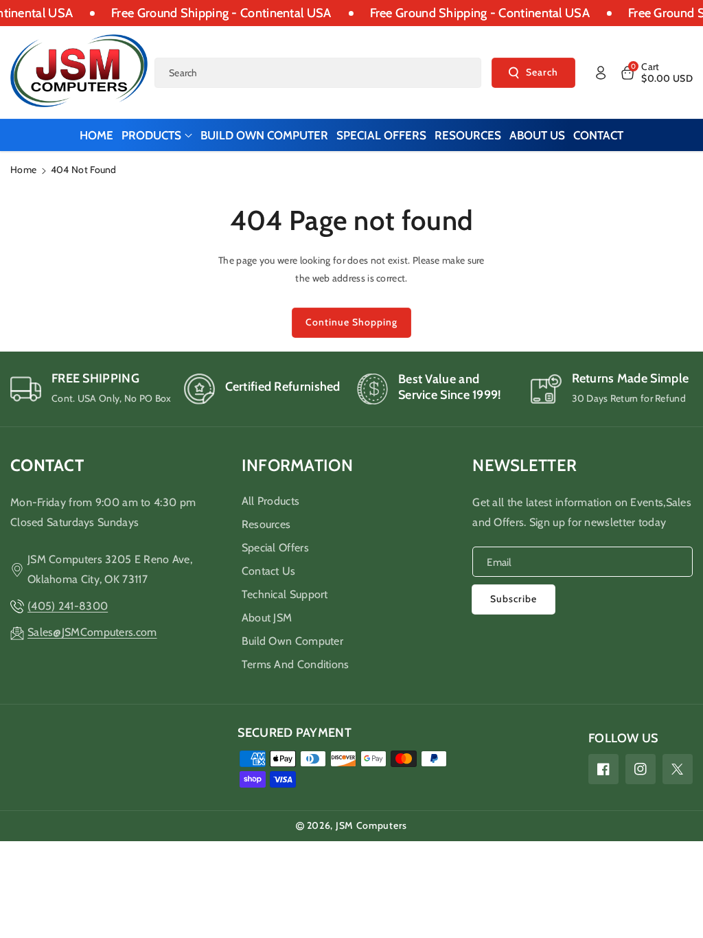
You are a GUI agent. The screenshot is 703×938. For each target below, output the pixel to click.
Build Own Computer (292, 641)
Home (23, 169)
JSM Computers (371, 825)
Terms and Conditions (295, 664)
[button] (656, 72)
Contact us (269, 570)
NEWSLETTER (524, 465)
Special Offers (275, 547)
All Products (271, 500)
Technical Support (285, 594)
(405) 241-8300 (67, 606)
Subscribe (513, 599)
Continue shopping (351, 322)
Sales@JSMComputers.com (92, 632)
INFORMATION (297, 465)
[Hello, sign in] (600, 72)
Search (542, 72)
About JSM (267, 617)
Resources (266, 524)
